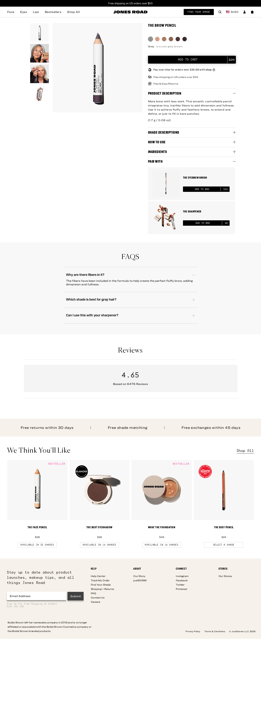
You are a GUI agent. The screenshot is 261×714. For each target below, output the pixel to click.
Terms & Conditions (214, 631)
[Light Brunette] (170, 39)
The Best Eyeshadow (99, 527)
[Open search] (220, 12)
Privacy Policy (193, 631)
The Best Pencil (224, 527)
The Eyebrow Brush (195, 177)
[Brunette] (177, 39)
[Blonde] (157, 39)
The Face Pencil (37, 527)
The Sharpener (192, 211)
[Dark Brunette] (184, 39)
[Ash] (164, 39)
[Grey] (150, 39)
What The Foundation (161, 527)
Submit (75, 596)
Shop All (245, 450)
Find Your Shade (198, 11)
